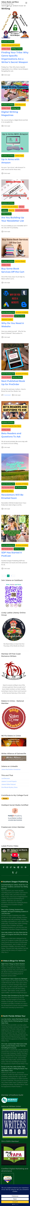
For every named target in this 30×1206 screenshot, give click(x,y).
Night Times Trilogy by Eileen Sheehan (13, 964)
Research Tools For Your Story (11, 426)
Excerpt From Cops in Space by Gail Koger (14, 979)
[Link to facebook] (3, 868)
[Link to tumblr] (13, 873)
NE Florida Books (21, 487)
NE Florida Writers (7, 316)
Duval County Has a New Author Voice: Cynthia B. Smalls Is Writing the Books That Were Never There (14, 1068)
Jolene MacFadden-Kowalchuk (10, 769)
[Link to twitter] (11, 868)
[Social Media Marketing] (15, 821)
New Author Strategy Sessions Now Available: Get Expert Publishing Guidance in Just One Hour (14, 911)
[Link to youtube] (22, 868)
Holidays (4, 210)
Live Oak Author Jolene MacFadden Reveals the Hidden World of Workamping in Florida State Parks (14, 1021)
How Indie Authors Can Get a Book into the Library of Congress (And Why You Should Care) (14, 934)
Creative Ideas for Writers (10, 207)
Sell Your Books (20, 261)
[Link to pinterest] (18, 868)
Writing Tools (16, 108)
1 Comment (7, 395)
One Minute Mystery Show (9, 787)
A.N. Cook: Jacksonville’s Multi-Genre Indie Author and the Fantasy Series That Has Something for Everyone (14, 1046)
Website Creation (7, 319)
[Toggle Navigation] (26, 3)
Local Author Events (22, 210)
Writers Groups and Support (10, 45)
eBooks (21, 207)
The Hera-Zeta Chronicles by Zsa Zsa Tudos (14, 995)
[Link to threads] (25, 868)
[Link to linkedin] (14, 868)
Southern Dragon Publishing (15, 882)
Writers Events (6, 214)
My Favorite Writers (8, 487)
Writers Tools (6, 49)
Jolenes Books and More (10, 2)
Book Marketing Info (8, 312)
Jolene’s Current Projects (9, 781)
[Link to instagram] (7, 868)
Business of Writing (8, 41)
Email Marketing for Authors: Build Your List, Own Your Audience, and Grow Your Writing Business (14, 886)
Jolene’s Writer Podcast (8, 784)
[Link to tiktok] (16, 873)
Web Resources (20, 104)
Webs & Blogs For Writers (14, 961)
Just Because (5, 778)
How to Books (6, 377)
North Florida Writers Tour (14, 1016)
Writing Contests (17, 49)
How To (11, 210)
